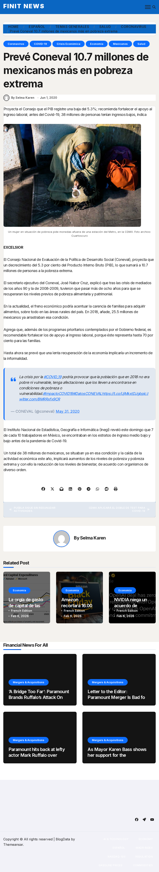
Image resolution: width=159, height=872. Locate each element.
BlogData (63, 839)
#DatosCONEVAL (87, 393)
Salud (141, 43)
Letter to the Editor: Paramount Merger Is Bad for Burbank (117, 697)
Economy (146, 839)
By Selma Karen (22, 97)
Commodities (142, 865)
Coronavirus (16, 43)
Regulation (144, 856)
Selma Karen (93, 538)
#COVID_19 (52, 377)
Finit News (24, 6)
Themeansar (13, 844)
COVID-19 (40, 43)
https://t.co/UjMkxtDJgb (121, 393)
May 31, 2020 (68, 411)
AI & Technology (116, 839)
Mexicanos (120, 43)
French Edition (21, 610)
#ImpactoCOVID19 (58, 393)
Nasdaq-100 (116, 856)
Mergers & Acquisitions (28, 682)
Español (119, 847)
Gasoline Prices (110, 865)
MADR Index (144, 847)
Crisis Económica (68, 43)
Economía (96, 43)
